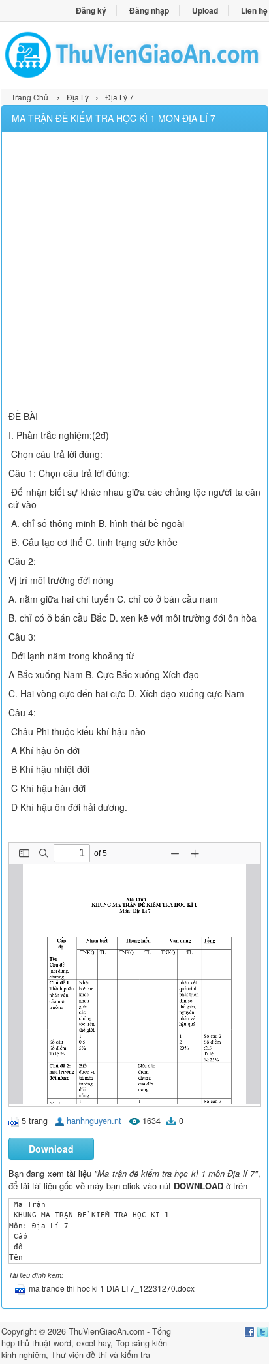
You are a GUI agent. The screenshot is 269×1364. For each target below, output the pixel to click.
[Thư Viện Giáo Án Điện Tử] (134, 55)
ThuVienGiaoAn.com (106, 1331)
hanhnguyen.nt (94, 1121)
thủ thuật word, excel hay (64, 1343)
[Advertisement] (134, 272)
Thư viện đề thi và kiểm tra (100, 1355)
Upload (205, 10)
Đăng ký (91, 10)
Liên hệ (254, 10)
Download (51, 1148)
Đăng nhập (149, 10)
